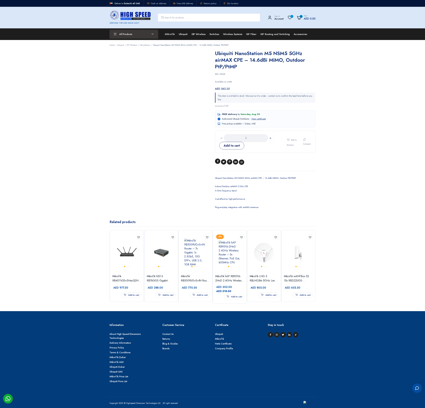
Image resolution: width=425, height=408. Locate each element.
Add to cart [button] (133, 295)
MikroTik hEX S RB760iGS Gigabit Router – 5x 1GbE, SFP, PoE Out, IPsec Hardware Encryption (160, 278)
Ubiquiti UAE (116, 371)
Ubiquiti (183, 34)
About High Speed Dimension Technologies (125, 336)
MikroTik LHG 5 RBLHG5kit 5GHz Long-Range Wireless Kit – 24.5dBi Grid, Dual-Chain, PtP (263, 278)
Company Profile (224, 348)
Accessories (300, 34)
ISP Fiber (251, 34)
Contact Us (168, 334)
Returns (166, 338)
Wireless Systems (232, 34)
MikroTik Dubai (118, 357)
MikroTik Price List (119, 376)
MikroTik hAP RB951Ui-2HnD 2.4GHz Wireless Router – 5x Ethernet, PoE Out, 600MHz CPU (229, 278)
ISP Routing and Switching (275, 34)
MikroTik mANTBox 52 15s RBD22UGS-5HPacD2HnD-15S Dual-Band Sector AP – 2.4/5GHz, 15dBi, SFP (298, 278)
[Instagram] (276, 334)
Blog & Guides (170, 343)
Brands (166, 348)
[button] (293, 141)
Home (112, 45)
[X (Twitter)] (283, 334)
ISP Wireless (199, 34)
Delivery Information (120, 342)
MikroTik (170, 34)
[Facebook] (270, 334)
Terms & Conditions (120, 352)
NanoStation (145, 45)
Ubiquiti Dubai (117, 367)
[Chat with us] (417, 388)
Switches (214, 34)
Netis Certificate (223, 343)
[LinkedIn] (289, 334)
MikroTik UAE (117, 362)
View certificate (258, 118)
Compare (307, 143)
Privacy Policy (117, 347)
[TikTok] (295, 334)
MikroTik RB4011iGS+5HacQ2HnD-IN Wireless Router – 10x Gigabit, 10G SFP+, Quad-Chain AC (126, 278)
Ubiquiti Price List (118, 381)
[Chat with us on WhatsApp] (8, 398)
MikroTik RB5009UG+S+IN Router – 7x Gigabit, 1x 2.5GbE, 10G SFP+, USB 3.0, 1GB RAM (195, 278)
